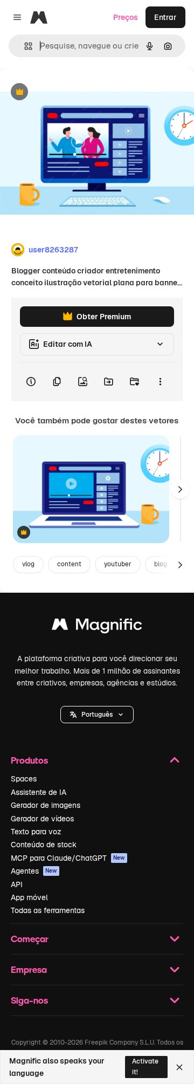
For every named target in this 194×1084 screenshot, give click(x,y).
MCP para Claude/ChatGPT (68, 858)
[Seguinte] (180, 489)
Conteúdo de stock (44, 844)
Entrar (165, 17)
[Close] (179, 1067)
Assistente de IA (38, 792)
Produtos (29, 760)
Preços (125, 17)
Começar (29, 938)
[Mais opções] (160, 382)
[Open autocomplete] (24, 46)
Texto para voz (36, 831)
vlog (28, 564)
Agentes (34, 871)
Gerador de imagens (45, 805)
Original (69, 92)
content (69, 564)
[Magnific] (97, 627)
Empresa (29, 969)
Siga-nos (29, 1000)
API (17, 884)
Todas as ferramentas (48, 910)
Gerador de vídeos (42, 819)
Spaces (24, 779)
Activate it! (145, 1066)
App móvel (29, 897)
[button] (97, 714)
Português (97, 714)
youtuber (117, 564)
